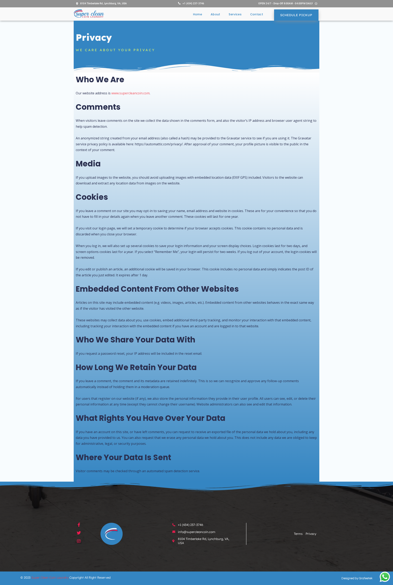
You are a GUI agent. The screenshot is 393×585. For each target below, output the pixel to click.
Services (235, 14)
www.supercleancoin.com (130, 93)
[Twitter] (79, 533)
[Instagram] (79, 541)
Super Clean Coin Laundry (50, 577)
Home (197, 14)
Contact (256, 14)
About (215, 14)
